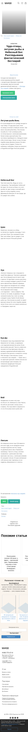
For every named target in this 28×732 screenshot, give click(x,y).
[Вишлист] (22, 3)
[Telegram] (17, 718)
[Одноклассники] (15, 718)
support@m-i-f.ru (6, 661)
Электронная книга (9, 97)
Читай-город (14, 501)
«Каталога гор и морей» (18, 493)
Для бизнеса (5, 691)
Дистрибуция (5, 689)
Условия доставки (6, 677)
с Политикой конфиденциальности (9, 724)
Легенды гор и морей (14, 116)
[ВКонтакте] (13, 718)
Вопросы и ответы (6, 672)
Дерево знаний (5, 674)
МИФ (4, 501)
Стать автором (5, 684)
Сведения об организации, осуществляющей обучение (8, 699)
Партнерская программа (7, 686)
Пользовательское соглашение (9, 701)
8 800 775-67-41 (7, 653)
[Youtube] (10, 718)
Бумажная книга (8, 93)
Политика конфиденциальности (9, 704)
